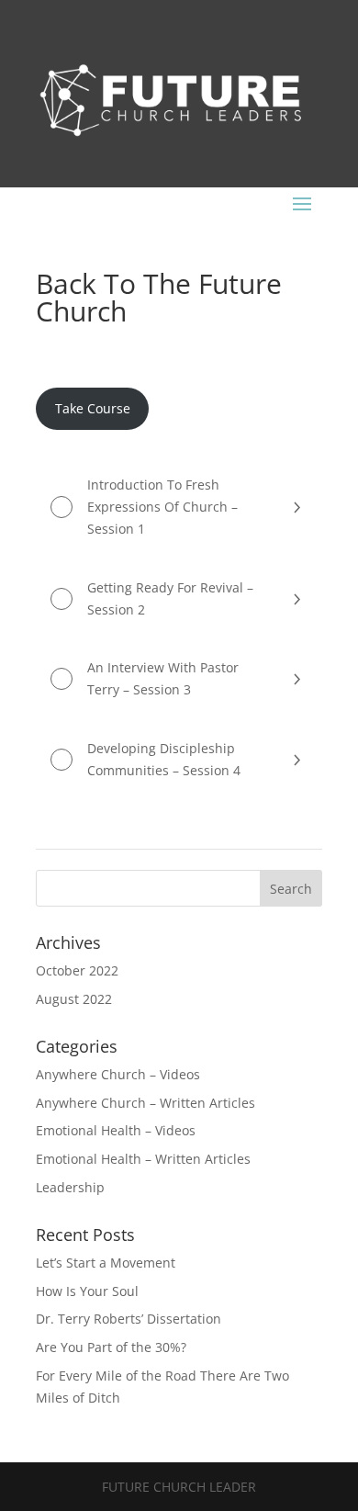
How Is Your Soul (87, 1291)
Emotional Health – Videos (116, 1130)
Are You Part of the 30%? (111, 1347)
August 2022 (74, 999)
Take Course (92, 408)
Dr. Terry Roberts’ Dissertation (128, 1318)
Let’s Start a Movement (105, 1262)
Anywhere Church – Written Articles (145, 1102)
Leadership (70, 1187)
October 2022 (77, 970)
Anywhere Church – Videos (118, 1074)
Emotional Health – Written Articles (143, 1158)
